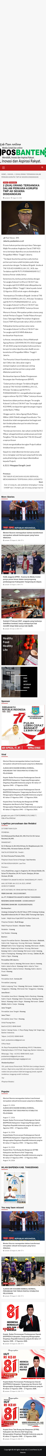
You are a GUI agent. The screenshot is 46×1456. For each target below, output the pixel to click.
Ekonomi (6, 571)
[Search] (42, 167)
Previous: (22, 476)
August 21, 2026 (16, 540)
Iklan (11, 1328)
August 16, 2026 (16, 1343)
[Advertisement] (23, 23)
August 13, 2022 (17, 198)
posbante (7, 198)
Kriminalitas (13, 182)
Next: (23, 485)
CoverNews (33, 1449)
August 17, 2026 (16, 1296)
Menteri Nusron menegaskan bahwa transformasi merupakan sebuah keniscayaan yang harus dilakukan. (23, 535)
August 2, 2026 (16, 584)
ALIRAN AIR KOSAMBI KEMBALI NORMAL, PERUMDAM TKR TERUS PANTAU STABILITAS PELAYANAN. (20, 770)
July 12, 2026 (15, 628)
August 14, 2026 (16, 1391)
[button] (3, 167)
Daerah (6, 527)
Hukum (6, 182)
